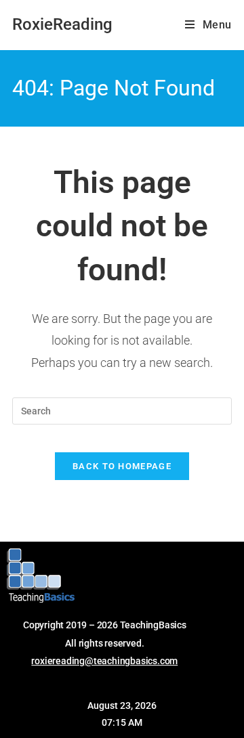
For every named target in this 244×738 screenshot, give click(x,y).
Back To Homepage (122, 466)
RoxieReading (62, 24)
